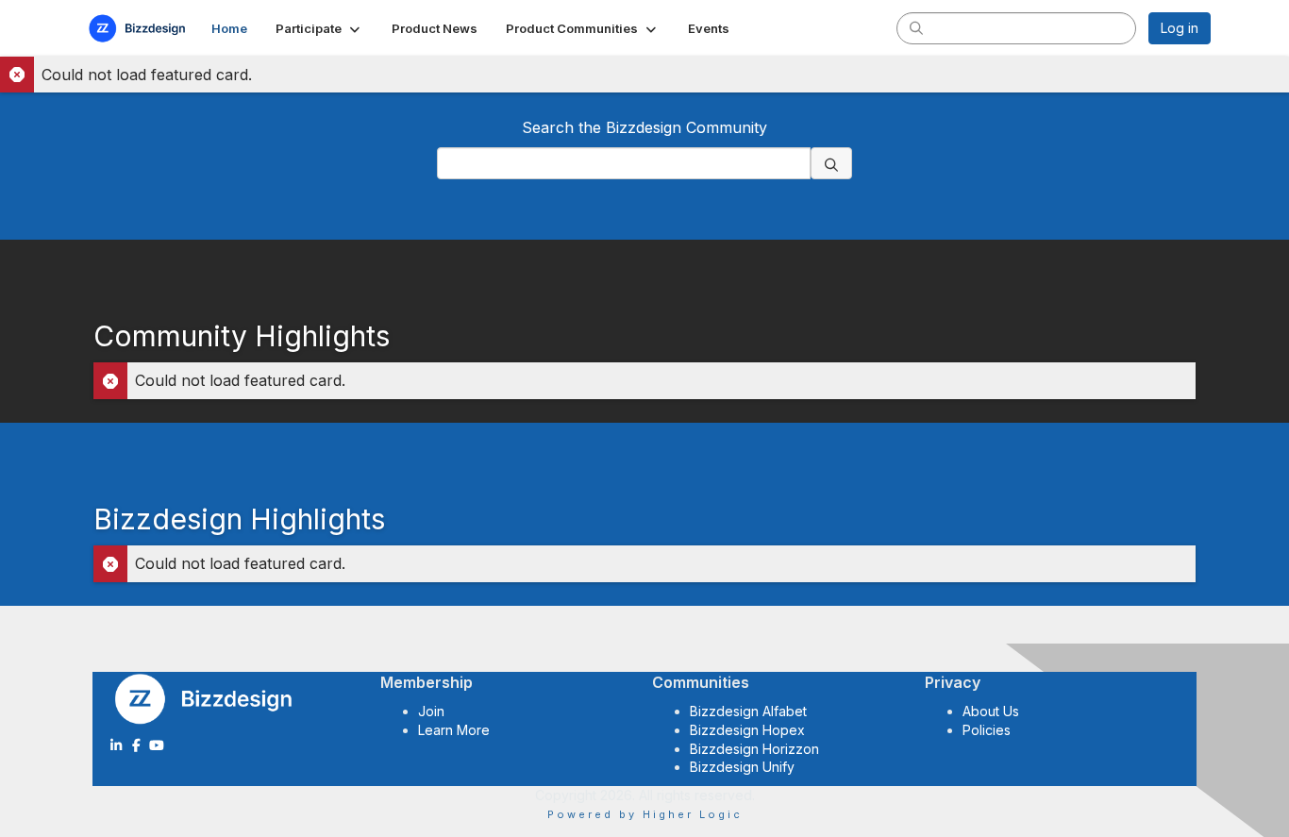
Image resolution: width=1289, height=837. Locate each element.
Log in (1179, 28)
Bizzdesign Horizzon (754, 749)
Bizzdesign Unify (742, 767)
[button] (319, 28)
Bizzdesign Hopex (747, 730)
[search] (916, 27)
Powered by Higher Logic (645, 814)
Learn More (454, 730)
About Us (991, 711)
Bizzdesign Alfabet (748, 711)
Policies (987, 730)
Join (431, 711)
